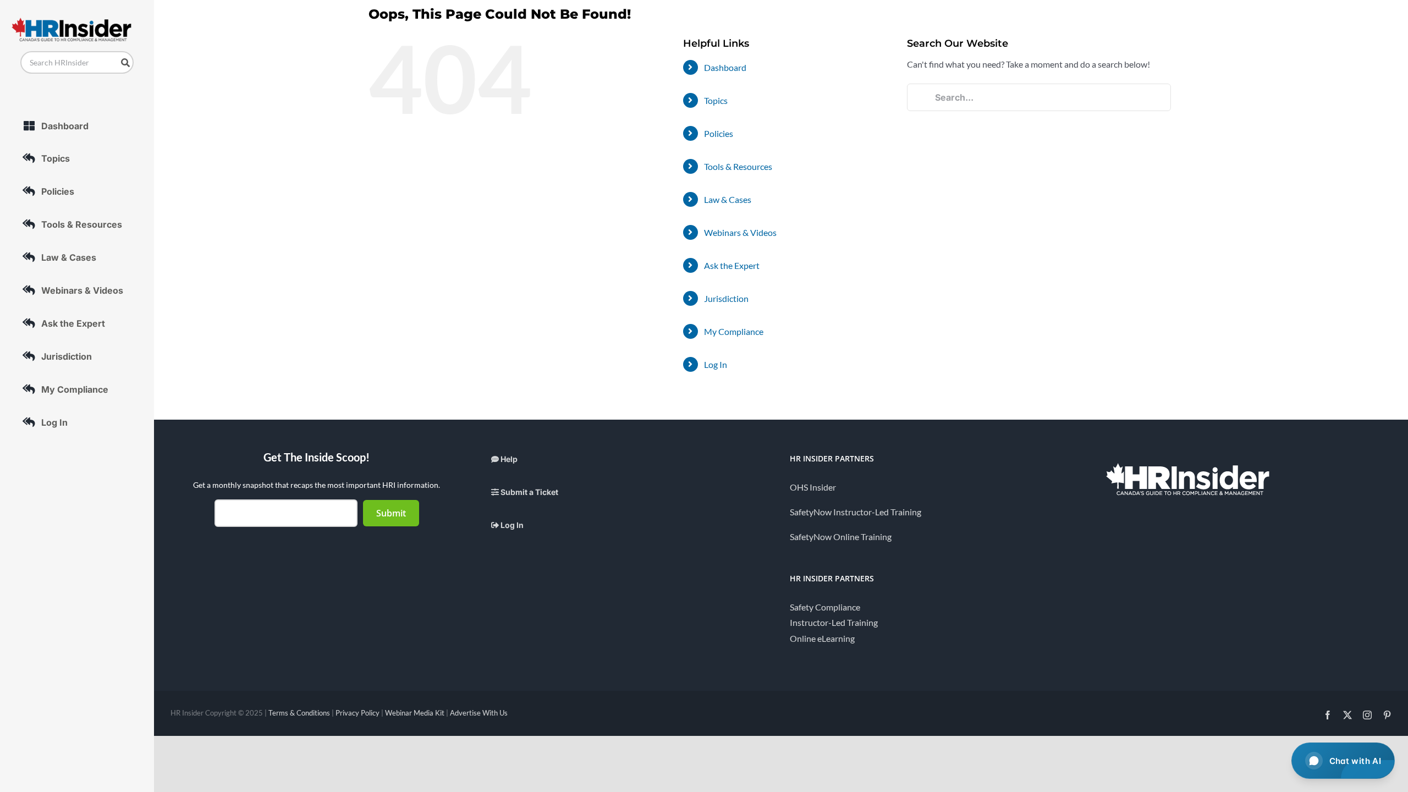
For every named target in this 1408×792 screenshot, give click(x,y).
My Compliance (733, 331)
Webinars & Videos (740, 232)
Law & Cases (727, 199)
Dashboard (725, 67)
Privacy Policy (358, 712)
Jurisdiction (726, 298)
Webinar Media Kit (414, 712)
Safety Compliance (825, 607)
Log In (715, 364)
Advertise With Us (479, 712)
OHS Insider (813, 487)
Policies (718, 133)
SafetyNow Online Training (841, 536)
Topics (716, 100)
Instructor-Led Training (834, 622)
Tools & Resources (738, 166)
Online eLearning (822, 638)
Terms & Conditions (299, 712)
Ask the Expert (732, 265)
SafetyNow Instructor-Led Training (855, 512)
